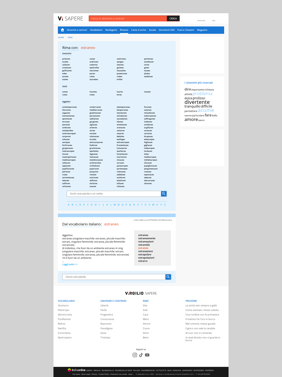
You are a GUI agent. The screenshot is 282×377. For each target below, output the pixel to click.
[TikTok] (141, 355)
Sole (145, 310)
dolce (188, 98)
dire (187, 89)
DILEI (169, 370)
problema (203, 93)
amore (191, 119)
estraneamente (146, 238)
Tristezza (105, 337)
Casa (145, 314)
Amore (146, 323)
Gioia (103, 333)
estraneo (143, 248)
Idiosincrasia (65, 314)
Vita (145, 305)
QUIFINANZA (187, 370)
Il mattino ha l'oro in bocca (200, 319)
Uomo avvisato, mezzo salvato (202, 310)
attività (188, 94)
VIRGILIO (97, 370)
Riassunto (105, 323)
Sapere (74, 18)
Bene (145, 337)
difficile (206, 106)
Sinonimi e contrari (77, 29)
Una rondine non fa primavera (202, 314)
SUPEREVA (209, 370)
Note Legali (86, 374)
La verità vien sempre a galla (201, 305)
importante (197, 89)
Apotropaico (65, 337)
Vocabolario (96, 29)
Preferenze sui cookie (118, 374)
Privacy (94, 374)
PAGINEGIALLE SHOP (123, 370)
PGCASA (136, 370)
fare (208, 114)
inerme (188, 115)
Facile (103, 310)
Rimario (124, 29)
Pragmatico (106, 314)
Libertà (104, 305)
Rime (70, 37)
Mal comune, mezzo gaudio (201, 323)
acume (206, 110)
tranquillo (192, 106)
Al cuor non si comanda (199, 333)
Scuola (152, 29)
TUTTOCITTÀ (161, 370)
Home (62, 30)
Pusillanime (64, 319)
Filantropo (63, 310)
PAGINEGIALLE (108, 370)
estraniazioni (145, 251)
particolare (198, 115)
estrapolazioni (146, 257)
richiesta (209, 89)
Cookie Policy (104, 374)
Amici (146, 333)
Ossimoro (63, 305)
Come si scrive (138, 29)
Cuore (146, 328)
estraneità (144, 244)
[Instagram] (135, 355)
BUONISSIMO (199, 370)
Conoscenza (107, 319)
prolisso (199, 98)
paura (201, 120)
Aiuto (130, 374)
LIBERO (89, 370)
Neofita (62, 328)
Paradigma (106, 328)
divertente (197, 101)
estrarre (142, 261)
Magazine (202, 29)
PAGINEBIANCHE (148, 370)
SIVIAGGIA (177, 370)
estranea (143, 235)
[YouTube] (147, 355)
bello (214, 115)
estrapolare (144, 254)
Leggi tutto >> (70, 264)
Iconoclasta (64, 333)
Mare (146, 319)
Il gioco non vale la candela (200, 328)
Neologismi (111, 29)
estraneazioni (145, 241)
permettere (190, 111)
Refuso (62, 323)
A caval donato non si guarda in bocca (203, 339)
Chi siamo (76, 374)
